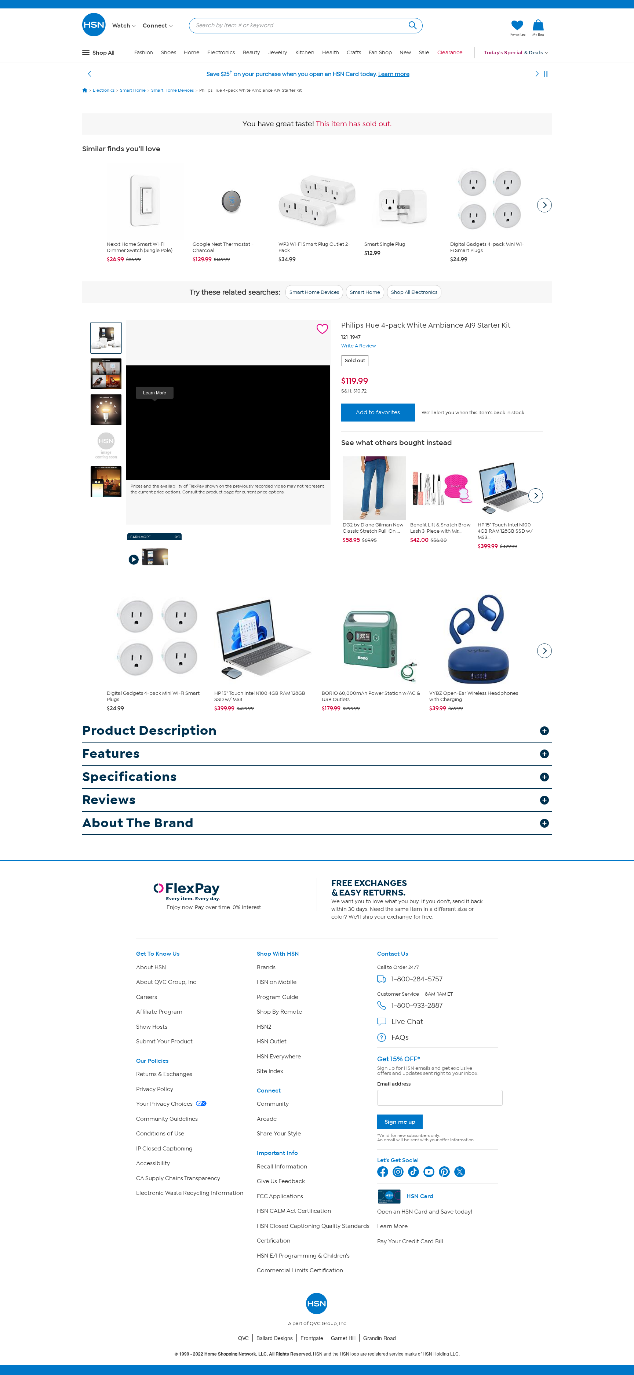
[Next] (537, 74)
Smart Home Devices (314, 292)
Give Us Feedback (281, 1181)
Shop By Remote (279, 1012)
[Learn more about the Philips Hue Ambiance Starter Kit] (228, 422)
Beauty (251, 53)
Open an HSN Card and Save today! (424, 1211)
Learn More (392, 1226)
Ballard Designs (274, 1338)
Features (111, 753)
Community (273, 1104)
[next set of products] (544, 205)
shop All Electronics (414, 292)
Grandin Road (379, 1338)
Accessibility (153, 1163)
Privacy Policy (154, 1089)
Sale (424, 53)
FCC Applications (280, 1196)
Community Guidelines (167, 1119)
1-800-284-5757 (416, 979)
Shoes (168, 53)
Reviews (109, 800)
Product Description (149, 730)
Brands (266, 967)
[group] (442, 381)
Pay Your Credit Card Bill (410, 1241)
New (405, 53)
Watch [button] (122, 25)
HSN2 (264, 1027)
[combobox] (303, 25)
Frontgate (311, 1338)
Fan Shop (380, 53)
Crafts (354, 53)
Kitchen (304, 53)
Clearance (450, 53)
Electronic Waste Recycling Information (189, 1193)
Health (330, 53)
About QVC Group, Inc (166, 982)
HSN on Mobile (276, 982)
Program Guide (277, 997)
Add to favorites (378, 412)
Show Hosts (151, 1027)
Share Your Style (279, 1133)
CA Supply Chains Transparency (178, 1178)
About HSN (151, 967)
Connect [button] (156, 25)
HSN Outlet (272, 1041)
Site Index (270, 1071)
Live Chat (407, 1021)
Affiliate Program (159, 1012)
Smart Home (365, 292)
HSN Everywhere (279, 1056)
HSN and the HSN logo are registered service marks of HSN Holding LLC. (317, 1354)
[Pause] (545, 74)
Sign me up (400, 1121)
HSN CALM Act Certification (294, 1211)
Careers (146, 997)
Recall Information (282, 1166)
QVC (243, 1338)
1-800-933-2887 (416, 1005)
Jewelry (277, 53)
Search (412, 24)
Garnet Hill (343, 1338)
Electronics (221, 53)
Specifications (129, 777)
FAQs (400, 1037)
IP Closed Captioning (164, 1148)
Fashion (143, 53)
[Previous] (89, 74)
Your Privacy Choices (165, 1104)
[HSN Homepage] (84, 90)
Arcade (267, 1119)
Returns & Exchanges (164, 1074)
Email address (394, 1084)
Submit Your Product (164, 1041)
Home (192, 53)
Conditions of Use (160, 1133)
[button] (470, 28)
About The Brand (138, 823)
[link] (538, 28)
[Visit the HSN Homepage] (94, 35)
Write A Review (358, 346)
